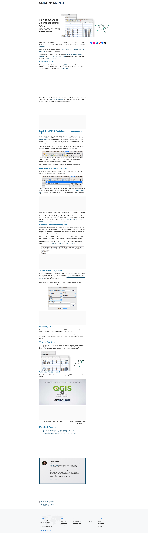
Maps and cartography (90, 521)
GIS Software (48, 31)
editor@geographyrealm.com (46, 526)
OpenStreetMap (64, 68)
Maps (82, 2)
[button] (107, 3)
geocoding (42, 46)
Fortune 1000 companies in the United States (62, 243)
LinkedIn (52, 479)
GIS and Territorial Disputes (47, 504)
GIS (76, 2)
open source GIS (45, 502)
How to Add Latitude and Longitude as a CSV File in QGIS (58, 430)
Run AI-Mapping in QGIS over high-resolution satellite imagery (60, 433)
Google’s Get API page (57, 99)
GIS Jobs (63, 524)
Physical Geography (77, 521)
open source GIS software (59, 56)
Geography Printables (99, 2)
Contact (86, 2)
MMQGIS (45, 138)
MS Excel (69, 219)
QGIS (65, 65)
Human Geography (77, 523)
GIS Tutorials (64, 523)
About (92, 2)
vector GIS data (43, 139)
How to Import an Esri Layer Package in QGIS (55, 432)
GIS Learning (42, 31)
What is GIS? (63, 521)
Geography (69, 2)
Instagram (57, 479)
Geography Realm (54, 465)
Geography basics (89, 519)
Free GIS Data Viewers (46, 505)
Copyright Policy (101, 523)
